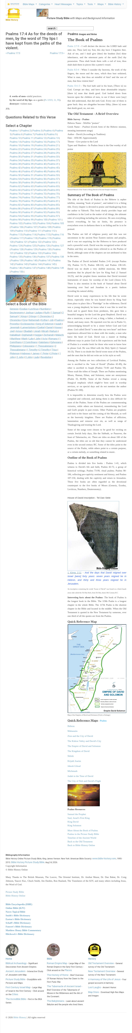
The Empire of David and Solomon (84, 746)
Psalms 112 (49, 230)
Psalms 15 (27, 141)
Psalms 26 (15, 153)
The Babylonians (55, 1001)
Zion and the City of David (80, 736)
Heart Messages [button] (63, 4)
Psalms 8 (40, 134)
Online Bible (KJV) (15, 908)
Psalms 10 (15, 138)
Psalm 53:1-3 (74, 86)
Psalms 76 (40, 197)
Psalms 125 (30, 245)
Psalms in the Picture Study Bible (83, 834)
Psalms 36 (40, 160)
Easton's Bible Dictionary (18, 919)
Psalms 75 (27, 197)
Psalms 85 (53, 204)
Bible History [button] (115, 4)
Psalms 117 (17, 238)
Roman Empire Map (57, 963)
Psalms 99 (27, 219)
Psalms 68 (40, 190)
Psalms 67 (27, 190)
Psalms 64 (40, 186)
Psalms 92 (40, 212)
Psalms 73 (53, 193)
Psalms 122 (35, 242)
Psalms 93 (53, 212)
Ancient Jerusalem (15, 971)
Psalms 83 (27, 204)
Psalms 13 (53, 138)
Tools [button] (90, 4)
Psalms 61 (53, 182)
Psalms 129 (31, 249)
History (92, 958)
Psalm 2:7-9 (73, 46)
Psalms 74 (15, 197)
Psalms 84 (40, 204)
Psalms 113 (16, 234)
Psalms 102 (16, 223)
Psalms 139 (17, 260)
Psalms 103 (30, 223)
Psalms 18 (15, 145)
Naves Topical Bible (15, 911)
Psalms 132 (21, 253)
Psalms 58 (15, 182)
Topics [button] (80, 4)
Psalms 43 (27, 167)
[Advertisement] (35, 73)
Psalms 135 (16, 256)
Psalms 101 (55, 219)
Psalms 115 (44, 234)
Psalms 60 (40, 182)
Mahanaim (72, 731)
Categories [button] (45, 4)
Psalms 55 (27, 179)
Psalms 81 (53, 201)
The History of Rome (57, 975)
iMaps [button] (100, 4)
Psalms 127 (58, 245)
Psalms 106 (17, 227)
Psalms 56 (40, 179)
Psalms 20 (40, 145)
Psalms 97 (53, 216)
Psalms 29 (53, 153)
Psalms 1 (14, 130)
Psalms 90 (15, 212)
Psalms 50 (15, 175)
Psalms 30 (15, 156)
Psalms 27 (27, 153)
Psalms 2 (26, 130)
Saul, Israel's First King (79, 818)
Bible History (19, 1017)
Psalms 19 (27, 145)
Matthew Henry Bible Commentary (23, 930)
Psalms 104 (44, 223)
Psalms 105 (58, 223)
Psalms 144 (35, 264)
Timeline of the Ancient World (82, 838)
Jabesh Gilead (74, 766)
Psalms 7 (29, 134)
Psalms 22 (15, 149)
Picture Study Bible (15, 979)
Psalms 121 (21, 242)
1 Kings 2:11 (74, 572)
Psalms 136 (30, 256)
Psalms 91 (27, 212)
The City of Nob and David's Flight (84, 781)
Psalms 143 (21, 264)
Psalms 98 (15, 219)
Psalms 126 (44, 245)
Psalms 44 (40, 167)
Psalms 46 (15, 171)
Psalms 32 (40, 156)
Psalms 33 (53, 156)
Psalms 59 (27, 182)
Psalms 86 (15, 208)
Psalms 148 (44, 268)
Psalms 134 (49, 253)
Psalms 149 (58, 268)
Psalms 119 (45, 238)
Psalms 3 (37, 130)
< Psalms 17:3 (13, 53)
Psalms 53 (53, 175)
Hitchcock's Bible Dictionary (20, 934)
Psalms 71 (27, 193)
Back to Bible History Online (81, 845)
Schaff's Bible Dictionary (18, 923)
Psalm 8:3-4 (73, 69)
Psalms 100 (41, 219)
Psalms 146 (16, 268)
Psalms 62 (15, 186)
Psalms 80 (40, 201)
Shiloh (71, 756)
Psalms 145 (49, 264)
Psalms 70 (15, 193)
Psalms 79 (27, 201)
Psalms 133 (35, 253)
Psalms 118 (31, 238)
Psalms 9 (51, 134)
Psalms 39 (27, 164)
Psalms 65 (53, 186)
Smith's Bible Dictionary (18, 915)
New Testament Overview (101, 971)
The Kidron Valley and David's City (84, 741)
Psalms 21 (53, 145)
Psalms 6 (17, 134)
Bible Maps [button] (29, 4)
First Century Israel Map (18, 987)
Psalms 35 (27, 160)
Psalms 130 (45, 249)
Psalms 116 (58, 234)
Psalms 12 (40, 138)
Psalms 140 (31, 260)
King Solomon (74, 825)
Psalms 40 (40, 164)
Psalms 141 (45, 260)
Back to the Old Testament (80, 841)
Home (9, 958)
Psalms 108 (45, 227)
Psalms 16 (40, 141)
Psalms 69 (53, 190)
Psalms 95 (27, 216)
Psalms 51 (27, 175)
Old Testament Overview (101, 963)
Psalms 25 (53, 149)
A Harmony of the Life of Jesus (104, 979)
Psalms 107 (31, 227)
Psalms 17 (53, 141)
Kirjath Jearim (74, 761)
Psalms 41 (53, 164)
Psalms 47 (27, 171)
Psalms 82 (15, 204)
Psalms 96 (40, 216)
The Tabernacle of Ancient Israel (64, 986)
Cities (15, 994)
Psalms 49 (53, 171)
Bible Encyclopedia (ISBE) (19, 904)
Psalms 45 (53, 167)
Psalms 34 (15, 160)
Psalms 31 (27, 156)
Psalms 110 (21, 230)
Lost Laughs (94, 987)
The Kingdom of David (78, 751)
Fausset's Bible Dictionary (19, 926)
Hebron (71, 726)
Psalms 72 (40, 193)
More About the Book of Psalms (83, 830)
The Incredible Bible (16, 999)
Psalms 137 (44, 256)
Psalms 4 (48, 130)
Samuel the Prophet (77, 814)
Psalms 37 (53, 160)
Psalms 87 (27, 208)
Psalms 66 (15, 190)
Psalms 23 (27, 149)
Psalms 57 (53, 179)
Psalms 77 (53, 197)
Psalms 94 (15, 216)
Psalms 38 (15, 164)
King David (73, 821)
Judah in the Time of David (80, 776)
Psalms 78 (15, 201)
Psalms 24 (40, 149)
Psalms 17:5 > (57, 53)
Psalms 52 (40, 175)
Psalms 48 (40, 171)
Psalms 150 (17, 271)
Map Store (93, 992)
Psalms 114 (30, 234)
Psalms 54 (15, 179)
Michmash (72, 771)
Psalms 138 (58, 256)
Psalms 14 (15, 141)
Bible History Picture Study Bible (27, 862)
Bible (49, 958)
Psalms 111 (35, 230)
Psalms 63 (27, 186)
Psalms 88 (40, 208)
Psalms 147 (30, 268)
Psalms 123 (49, 242)
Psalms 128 (17, 249)
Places (68, 970)
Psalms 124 (16, 245)
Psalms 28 (40, 153)
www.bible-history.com (104, 858)
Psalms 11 (27, 138)
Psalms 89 (53, 208)
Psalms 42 (15, 167)
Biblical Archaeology (16, 963)
